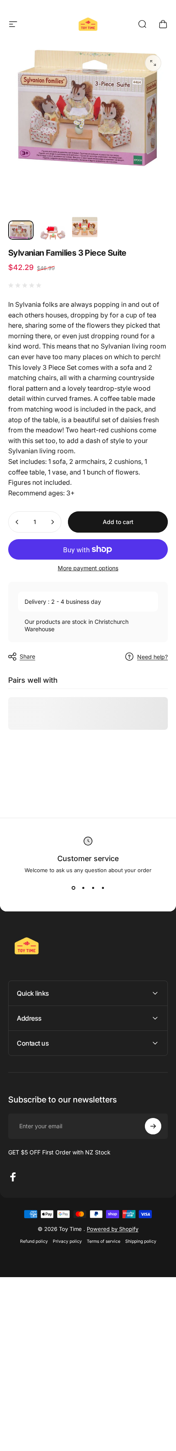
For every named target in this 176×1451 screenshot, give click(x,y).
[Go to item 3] (84, 227)
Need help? (152, 656)
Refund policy (34, 1241)
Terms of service (103, 1241)
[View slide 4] (103, 888)
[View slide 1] (73, 888)
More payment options (88, 568)
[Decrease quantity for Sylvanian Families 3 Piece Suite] (17, 522)
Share (27, 656)
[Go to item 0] (21, 230)
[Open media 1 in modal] (153, 63)
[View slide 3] (93, 888)
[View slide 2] (83, 888)
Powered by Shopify (112, 1229)
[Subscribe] (153, 1126)
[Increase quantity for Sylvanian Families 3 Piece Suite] (52, 522)
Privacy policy (67, 1241)
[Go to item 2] (52, 233)
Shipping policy (140, 1241)
